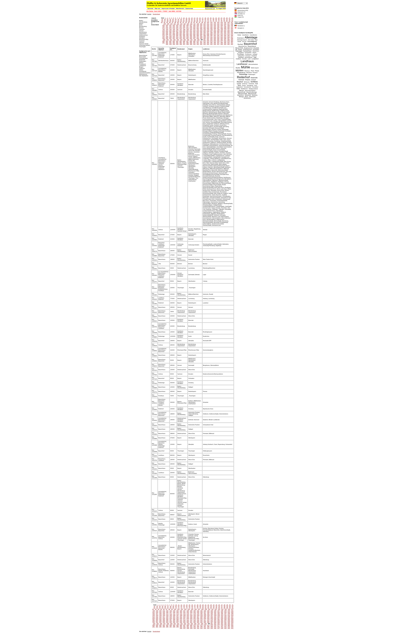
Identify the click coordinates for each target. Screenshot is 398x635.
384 (173, 42)
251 (221, 32)
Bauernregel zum (210, 8)
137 (190, 25)
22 (216, 18)
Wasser (241, 90)
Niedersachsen (143, 35)
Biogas (240, 49)
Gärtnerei (241, 57)
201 (194, 29)
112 (178, 24)
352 (208, 40)
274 (228, 34)
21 (213, 18)
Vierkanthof (239, 87)
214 (167, 31)
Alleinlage (251, 37)
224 (201, 31)
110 (171, 24)
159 (194, 26)
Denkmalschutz (247, 49)
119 (201, 24)
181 (197, 28)
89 (178, 22)
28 (232, 18)
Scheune (247, 82)
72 (205, 21)
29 (162, 19)
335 (221, 38)
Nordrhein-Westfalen (142, 37)
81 (230, 21)
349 (198, 40)
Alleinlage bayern (242, 40)
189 (225, 28)
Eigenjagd (238, 51)
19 (208, 18)
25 (224, 18)
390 (194, 42)
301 (177, 37)
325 (187, 38)
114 (184, 24)
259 (177, 34)
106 (228, 22)
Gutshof (254, 56)
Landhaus (247, 61)
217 (177, 31)
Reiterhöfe (254, 78)
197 (180, 29)
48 (213, 19)
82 (232, 21)
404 (173, 44)
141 (204, 25)
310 (208, 37)
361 (167, 41)
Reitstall (253, 80)
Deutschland (156, 14)
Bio (236, 49)
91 (183, 22)
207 (215, 29)
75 (213, 21)
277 (167, 35)
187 (218, 28)
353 (211, 40)
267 (204, 34)
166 (218, 26)
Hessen (141, 31)
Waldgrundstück (253, 89)
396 (214, 42)
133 (177, 25)
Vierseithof (255, 87)
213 (163, 31)
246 (204, 32)
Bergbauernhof (248, 48)
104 (221, 22)
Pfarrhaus (247, 71)
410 (194, 44)
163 (208, 26)
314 (221, 37)
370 (197, 41)
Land (249, 59)
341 (171, 40)
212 (232, 29)
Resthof (240, 82)
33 (173, 19)
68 (195, 21)
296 (232, 35)
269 (211, 34)
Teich (239, 85)
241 (187, 32)
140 (201, 25)
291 (214, 35)
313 (218, 37)
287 (201, 35)
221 (190, 31)
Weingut (241, 96)
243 (194, 32)
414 (208, 44)
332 (211, 38)
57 (165, 21)
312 (214, 37)
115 (188, 24)
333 (214, 38)
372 (204, 41)
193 (167, 29)
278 (170, 35)
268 (208, 34)
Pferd (252, 71)
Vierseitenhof (247, 87)
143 (211, 25)
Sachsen (141, 42)
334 (218, 38)
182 (201, 28)
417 (218, 44)
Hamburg (141, 29)
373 (208, 41)
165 (214, 26)
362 (170, 41)
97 (199, 22)
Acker (239, 35)
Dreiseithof (256, 49)
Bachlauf (240, 44)
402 (167, 44)
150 (163, 26)
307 (197, 37)
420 (228, 44)
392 (201, 42)
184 (208, 28)
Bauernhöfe (239, 48)
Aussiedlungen (143, 58)
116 (191, 24)
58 (168, 21)
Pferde (257, 71)
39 (189, 19)
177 (184, 28)
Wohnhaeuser (143, 74)
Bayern (141, 23)
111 (174, 24)
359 (232, 40)
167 (221, 26)
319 (167, 38)
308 (201, 37)
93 (189, 22)
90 (181, 22)
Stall (256, 83)
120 (204, 24)
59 (170, 21)
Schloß (239, 83)
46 (208, 19)
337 (228, 38)
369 (194, 41)
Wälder (141, 70)
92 (186, 22)
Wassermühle (242, 93)
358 (228, 40)
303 (184, 37)
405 (177, 44)
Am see (244, 41)
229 (218, 31)
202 (197, 29)
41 (195, 19)
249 (214, 32)
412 (201, 44)
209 (221, 29)
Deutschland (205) (242, 10)
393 (204, 42)
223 (197, 31)
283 (187, 35)
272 (221, 34)
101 (211, 22)
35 (178, 19)
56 (162, 21)
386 (180, 42)
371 (201, 41)
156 (184, 26)
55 (232, 19)
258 (173, 34)
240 (184, 32)
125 (221, 24)
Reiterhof (243, 77)
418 (221, 44)
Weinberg (254, 95)
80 (227, 21)
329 (201, 38)
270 (214, 34)
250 (218, 32)
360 (163, 41)
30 (165, 19)
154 (177, 26)
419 (225, 44)
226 (208, 31)
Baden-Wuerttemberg (143, 21)
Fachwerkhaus (247, 51)
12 (189, 18)
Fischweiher (248, 52)
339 (164, 40)
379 (228, 41)
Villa (238, 89)
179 (190, 28)
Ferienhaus (256, 51)
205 (208, 29)
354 (214, 40)
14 (195, 18)
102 (214, 22)
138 (194, 25)
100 (208, 22)
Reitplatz (247, 80)
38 (186, 19)
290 (211, 35)
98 (202, 22)
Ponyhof (255, 72)
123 (214, 24)
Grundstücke (142, 71)
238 (177, 32)
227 (211, 31)
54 (230, 19)
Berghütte (256, 48)
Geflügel (255, 54)
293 (221, 35)
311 (211, 37)
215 (170, 31)
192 (163, 29)
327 (194, 38)
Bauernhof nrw (242, 46)
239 (180, 32)
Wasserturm (240, 95)
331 (208, 38)
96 (197, 22)
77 (219, 21)
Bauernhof (250, 43)
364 (177, 41)
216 (173, 31)
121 (208, 24)
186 (214, 28)
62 (178, 21)
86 (170, 22)
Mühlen (239, 70)
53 (227, 19)
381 (163, 42)
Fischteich (241, 52)
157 (187, 26)
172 (167, 28)
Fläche (254, 52)
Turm (255, 85)
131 (170, 25)
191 (232, 28)
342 (174, 40)
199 (187, 29)
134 (180, 25)
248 (211, 32)
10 (184, 18)
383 (170, 42)
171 (163, 28)
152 (170, 26)
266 (201, 34)
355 (218, 40)
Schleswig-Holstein (144, 45)
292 (218, 35)
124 (218, 24)
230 (221, 31)
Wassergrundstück (250, 90)
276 (163, 35)
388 (187, 42)
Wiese (246, 96)
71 (203, 21)
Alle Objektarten (143, 75)
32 (170, 19)
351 (204, 40)
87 (173, 22)
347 (191, 40)
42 (197, 19)
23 (219, 18)
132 (173, 25)
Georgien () (240, 28)
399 (225, 42)
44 (203, 19)
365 (180, 41)
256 (167, 34)
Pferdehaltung (241, 72)
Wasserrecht (252, 93)
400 (228, 42)
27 (230, 18)
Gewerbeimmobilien (145, 73)
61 (176, 21)
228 (214, 31)
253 (228, 32)
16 (200, 18)
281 (180, 35)
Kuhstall (244, 59)
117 (194, 24)
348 (195, 40)
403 (170, 44)
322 (177, 38)
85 (167, 22)
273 (225, 34)
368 (190, 41)
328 (197, 38)
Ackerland (240, 38)
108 (164, 24)
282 (184, 35)
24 (221, 18)
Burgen (141, 67)
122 (211, 24)
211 (228, 29)
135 (184, 25)
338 (232, 38)
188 (221, 28)
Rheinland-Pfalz (143, 39)
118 (198, 24)
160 (197, 26)
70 (200, 21)
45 (205, 19)
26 (227, 18)
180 (194, 28)
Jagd (254, 57)
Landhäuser (242, 64)
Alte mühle (251, 40)
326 (190, 38)
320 (170, 38)
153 (173, 26)
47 (211, 19)
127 (228, 24)
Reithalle (241, 80)
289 (208, 35)
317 (232, 37)
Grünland (248, 56)
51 (221, 19)
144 (214, 25)
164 (211, 26)
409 (191, 44)
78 (221, 21)
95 (194, 22)
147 (225, 25)
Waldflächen (244, 89)
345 (184, 40)
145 (218, 25)
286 (197, 35)
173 (170, 28)
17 (203, 18)
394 (208, 42)
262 (187, 34)
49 (216, 19)
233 (232, 31)
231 (225, 31)
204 (204, 29)
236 (170, 32)
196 (177, 29)
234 (163, 32)
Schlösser (245, 83)
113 (181, 24)
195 (173, 29)
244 (197, 32)
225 (204, 31)
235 (167, 32)
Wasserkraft (241, 92)
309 (204, 37)
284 (190, 35)
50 (219, 19)
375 (214, 41)
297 (163, 37)
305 (191, 37)
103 (218, 22)
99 (205, 22)
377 (221, 41)
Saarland (141, 41)
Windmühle (252, 96)
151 (167, 26)
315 (225, 37)
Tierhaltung (250, 85)
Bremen (141, 28)
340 (167, 40)
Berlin (141, 25)
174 (173, 28)
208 (218, 29)
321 (173, 38)
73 (208, 21)
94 (191, 22)
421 (232, 44)
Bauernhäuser (252, 46)
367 (187, 41)
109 (168, 24)
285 (194, 35)
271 (218, 34)
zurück (149, 14)
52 (224, 19)
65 (186, 21)
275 (232, 34)
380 (232, 41)
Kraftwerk (238, 59)
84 (164, 22)
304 (187, 37)
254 (232, 32)
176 (180, 28)
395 (211, 42)
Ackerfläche (245, 35)
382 (167, 42)
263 (190, 34)
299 (170, 37)
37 (184, 19)
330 (204, 38)
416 (214, 44)
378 (225, 41)
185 (211, 28)
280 (177, 35)
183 (204, 28)
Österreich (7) (241, 12)
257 (170, 34)
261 (184, 34)
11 (186, 18)
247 (208, 32)
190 (228, 28)
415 (211, 44)
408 (187, 44)
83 (162, 22)
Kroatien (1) (241, 14)
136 (187, 25)
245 (201, 32)
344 (181, 40)
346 (188, 40)
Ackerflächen (253, 35)
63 (181, 21)
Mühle (245, 67)
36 (181, 19)
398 (221, 42)
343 (177, 40)
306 (194, 37)
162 (204, 26)
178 (187, 28)
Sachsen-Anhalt (143, 44)
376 (218, 41)
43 (200, 19)
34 (176, 19)
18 (205, 18)
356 (221, 40)
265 (197, 34)
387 (184, 42)
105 (225, 22)
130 (167, 25)
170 (232, 26)
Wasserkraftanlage (251, 92)
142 (208, 25)
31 (168, 19)
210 (225, 29)
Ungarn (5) (240, 17)
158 (190, 26)
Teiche (244, 85)
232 (228, 31)
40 (192, 19)
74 (211, 21)
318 (163, 38)
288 (204, 35)
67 (192, 21)
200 (191, 29)
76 (216, 21)
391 (197, 42)
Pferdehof (249, 72)
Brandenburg (143, 26)
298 (167, 37)
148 (228, 25)
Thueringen (142, 46)
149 (232, 25)
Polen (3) (240, 15)
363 (173, 41)
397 (218, 42)
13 (192, 18)
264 (194, 34)
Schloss (254, 82)
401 (232, 42)
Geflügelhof (241, 56)
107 (232, 22)
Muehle (238, 68)
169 (228, 26)
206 (211, 29)
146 (221, 25)
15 (197, 18)
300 (173, 37)
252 (225, 32)
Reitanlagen (251, 74)
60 (173, 21)
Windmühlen (247, 98)
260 (180, 34)
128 (232, 24)
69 (197, 21)
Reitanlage (243, 74)
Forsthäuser (248, 54)
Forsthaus (240, 54)
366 (184, 41)
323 (180, 38)
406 (180, 44)
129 (163, 25)
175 (177, 28)
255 (163, 34)
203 (201, 29)
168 (225, 26)
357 (225, 40)
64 (184, 21)
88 (175, 22)
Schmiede (251, 83)
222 (194, 31)
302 (180, 37)
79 (224, 21)
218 (180, 31)
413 (204, 44)
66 (189, 21)
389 (190, 42)
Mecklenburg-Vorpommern (143, 33)
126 (225, 24)
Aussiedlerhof (252, 41)
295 (228, 35)
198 (184, 29)
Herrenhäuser (248, 57)
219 (184, 31)
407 (184, 44)
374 (211, 41)
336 (225, 38)
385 (177, 42)
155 (180, 26)
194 (170, 29)
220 (187, 31)
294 (225, 35)
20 (211, 18)
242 (190, 32)
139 (197, 25)
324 (184, 38)
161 (201, 26)
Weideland (248, 95)
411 (197, 44)
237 (173, 32)
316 (228, 37)
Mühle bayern (255, 68)
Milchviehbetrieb (253, 64)
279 (173, 35)
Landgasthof (254, 59)
